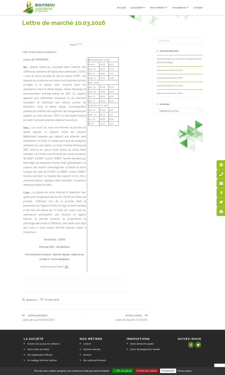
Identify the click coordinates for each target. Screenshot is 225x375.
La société (33, 338)
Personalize (168, 370)
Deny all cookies (147, 370)
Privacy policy (185, 370)
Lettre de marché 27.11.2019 (170, 85)
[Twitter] (198, 345)
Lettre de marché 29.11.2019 (170, 77)
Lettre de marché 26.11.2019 (170, 93)
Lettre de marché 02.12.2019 (170, 70)
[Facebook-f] (191, 345)
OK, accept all (123, 370)
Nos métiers (91, 338)
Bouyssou (31, 299)
